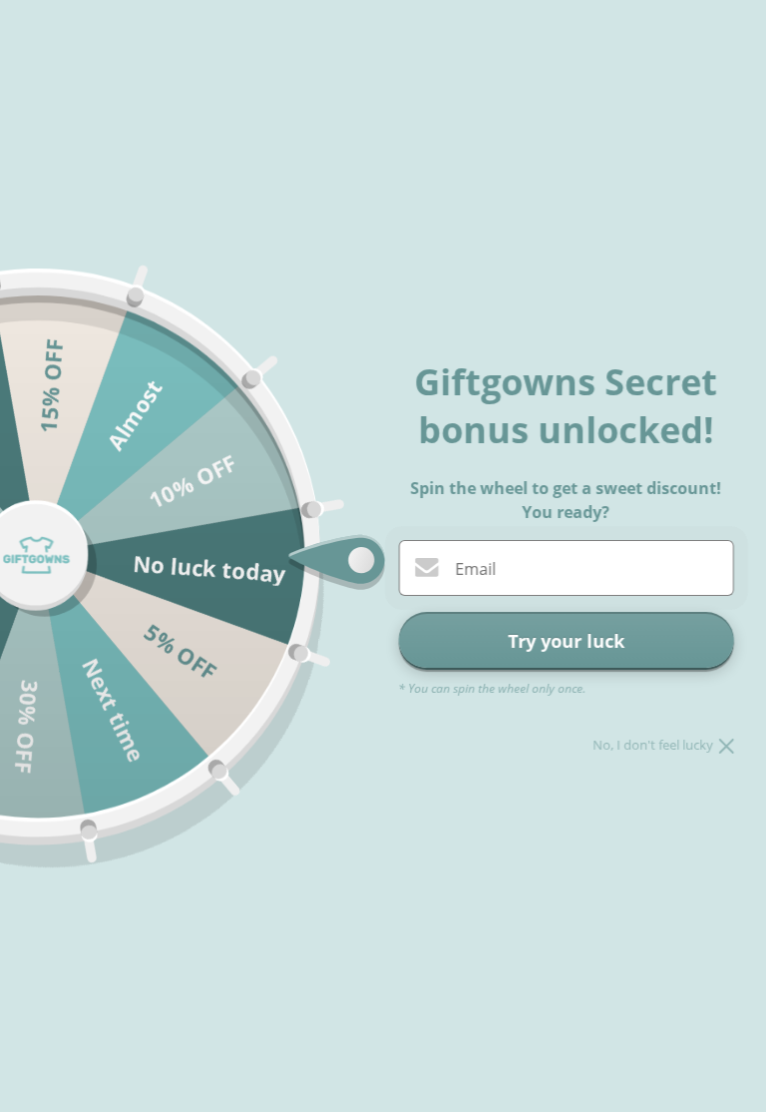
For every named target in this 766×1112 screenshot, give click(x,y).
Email (475, 569)
